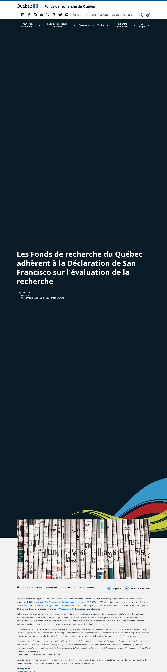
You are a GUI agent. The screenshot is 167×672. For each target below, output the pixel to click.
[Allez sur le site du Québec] (27, 6)
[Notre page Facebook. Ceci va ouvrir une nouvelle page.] (29, 15)
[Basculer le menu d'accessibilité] (148, 15)
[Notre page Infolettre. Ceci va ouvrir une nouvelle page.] (66, 15)
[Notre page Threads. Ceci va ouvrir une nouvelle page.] (54, 15)
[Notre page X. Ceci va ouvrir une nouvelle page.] (47, 15)
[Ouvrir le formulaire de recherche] (141, 15)
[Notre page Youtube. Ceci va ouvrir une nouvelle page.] (41, 15)
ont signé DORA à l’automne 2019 (59, 605)
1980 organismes (64, 609)
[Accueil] (18, 587)
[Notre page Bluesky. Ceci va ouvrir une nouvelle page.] (60, 15)
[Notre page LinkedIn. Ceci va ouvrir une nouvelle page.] (22, 15)
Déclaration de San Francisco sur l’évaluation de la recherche (58, 602)
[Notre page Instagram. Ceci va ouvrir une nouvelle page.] (35, 15)
